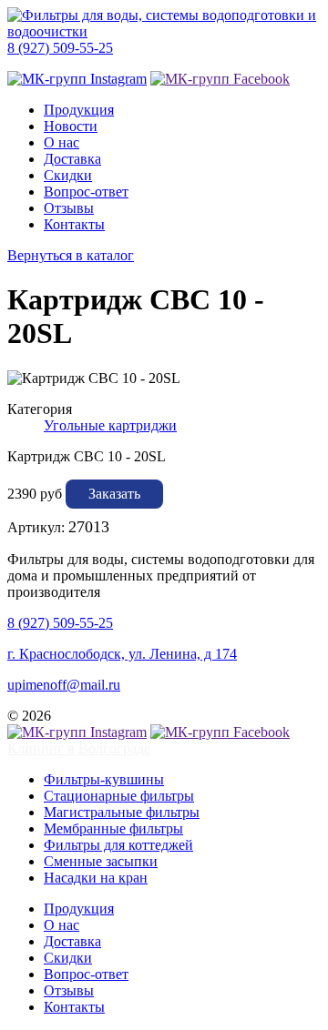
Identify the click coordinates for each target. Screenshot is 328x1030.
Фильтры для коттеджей (118, 845)
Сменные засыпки (101, 861)
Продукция (79, 109)
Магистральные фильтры (122, 812)
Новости (70, 126)
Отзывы (69, 208)
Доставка (72, 159)
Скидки (68, 175)
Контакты (74, 224)
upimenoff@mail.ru (63, 684)
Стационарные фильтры (119, 795)
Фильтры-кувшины (104, 779)
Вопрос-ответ (86, 191)
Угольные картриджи (110, 425)
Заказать (114, 493)
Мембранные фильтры (113, 828)
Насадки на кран (96, 877)
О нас (61, 142)
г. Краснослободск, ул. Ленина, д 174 (122, 653)
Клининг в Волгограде (78, 748)
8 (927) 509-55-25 (60, 48)
